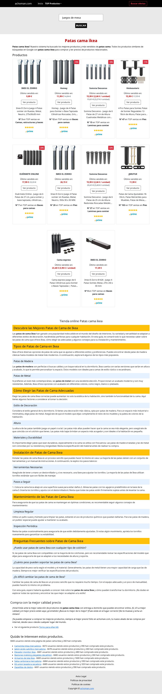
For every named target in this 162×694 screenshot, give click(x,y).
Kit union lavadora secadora (27, 664)
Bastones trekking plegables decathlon (33, 655)
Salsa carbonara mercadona (27, 661)
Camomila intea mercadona (27, 646)
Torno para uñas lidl (48, 627)
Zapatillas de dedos (23, 667)
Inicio (40, 3)
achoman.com (23, 3)
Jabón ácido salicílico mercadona (30, 649)
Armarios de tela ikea (24, 658)
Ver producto (29, 102)
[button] (53, 3)
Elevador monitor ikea (25, 652)
